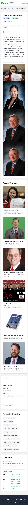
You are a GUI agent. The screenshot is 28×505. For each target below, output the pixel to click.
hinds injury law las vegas (10, 425)
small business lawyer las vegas (11, 449)
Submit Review (8, 405)
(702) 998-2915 (8, 21)
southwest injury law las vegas (11, 428)
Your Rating (5, 388)
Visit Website (7, 32)
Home (9, 8)
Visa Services (15, 8)
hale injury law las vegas (9, 418)
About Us (3, 498)
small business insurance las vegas (12, 442)
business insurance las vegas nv (11, 438)
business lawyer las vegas (10, 445)
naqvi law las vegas (8, 421)
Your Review (6, 393)
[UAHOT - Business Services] (5, 3)
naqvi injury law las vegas (10, 432)
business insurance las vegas (10, 435)
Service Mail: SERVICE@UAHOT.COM (20, 498)
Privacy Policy (8, 498)
